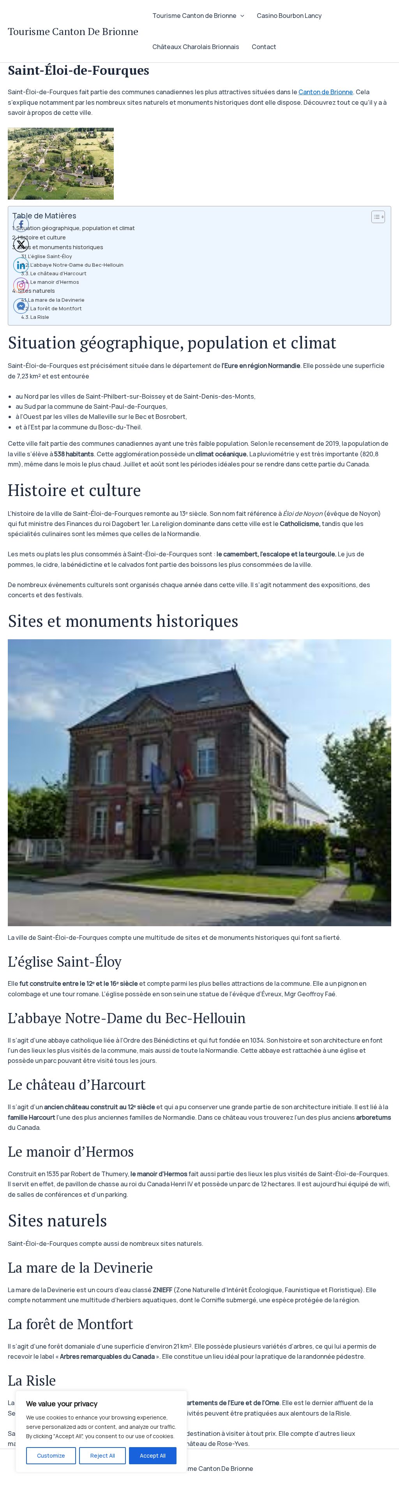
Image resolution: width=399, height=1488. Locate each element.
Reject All (102, 1455)
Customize (51, 1455)
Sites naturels (36, 290)
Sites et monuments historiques (60, 247)
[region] (101, 1431)
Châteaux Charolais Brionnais (195, 46)
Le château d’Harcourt (58, 273)
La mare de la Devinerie (56, 299)
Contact (264, 46)
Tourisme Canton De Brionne (73, 31)
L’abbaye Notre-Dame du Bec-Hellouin (77, 264)
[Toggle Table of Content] (374, 216)
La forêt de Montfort (56, 308)
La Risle (39, 316)
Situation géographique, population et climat (75, 228)
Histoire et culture (42, 237)
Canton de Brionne (325, 92)
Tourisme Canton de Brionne (194, 15)
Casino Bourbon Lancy (289, 15)
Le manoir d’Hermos (54, 281)
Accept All (153, 1455)
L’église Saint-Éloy (50, 256)
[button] (240, 15)
